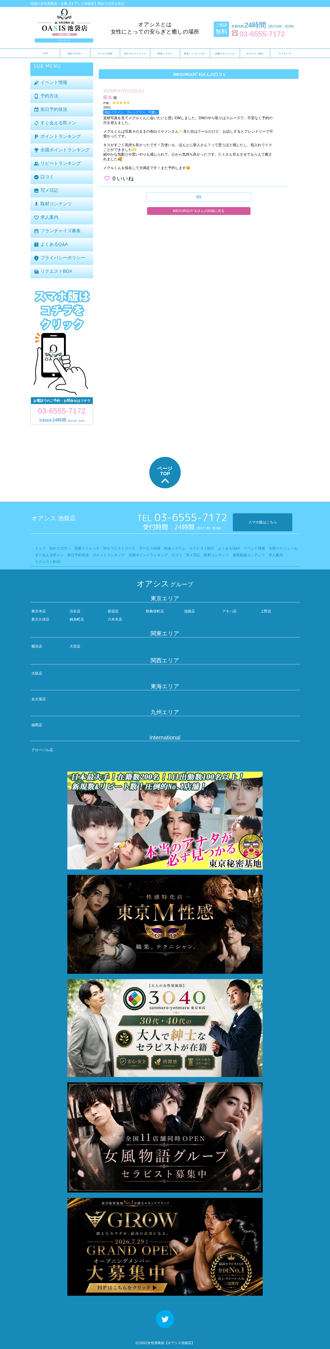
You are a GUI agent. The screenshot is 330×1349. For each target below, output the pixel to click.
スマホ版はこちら (262, 522)
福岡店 (36, 725)
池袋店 (189, 611)
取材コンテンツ (53, 204)
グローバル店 (42, 750)
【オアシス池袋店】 (179, 1343)
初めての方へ (75, 53)
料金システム (165, 53)
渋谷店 (75, 611)
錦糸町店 (77, 619)
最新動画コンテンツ (249, 555)
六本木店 (115, 619)
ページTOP (165, 471)
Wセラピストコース (135, 53)
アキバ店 (229, 611)
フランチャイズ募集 (57, 231)
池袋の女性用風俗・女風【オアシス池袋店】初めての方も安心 (77, 3)
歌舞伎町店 (155, 611)
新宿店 (113, 611)
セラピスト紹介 (255, 53)
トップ (40, 548)
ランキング (285, 53)
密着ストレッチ (87, 548)
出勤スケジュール (225, 53)
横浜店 (36, 646)
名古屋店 (38, 699)
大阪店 (36, 673)
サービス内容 (105, 53)
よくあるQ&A (51, 244)
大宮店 (75, 646)
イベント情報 (50, 82)
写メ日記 (46, 190)
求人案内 (46, 217)
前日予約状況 (50, 109)
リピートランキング (57, 163)
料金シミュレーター (195, 53)
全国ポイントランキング (62, 150)
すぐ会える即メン (55, 123)
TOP (45, 53)
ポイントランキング (57, 136)
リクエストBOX (53, 271)
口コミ (44, 177)
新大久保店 (40, 619)
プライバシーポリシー (59, 258)
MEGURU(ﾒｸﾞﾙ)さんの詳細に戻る (198, 211)
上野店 (265, 611)
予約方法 (46, 96)
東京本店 (38, 611)
